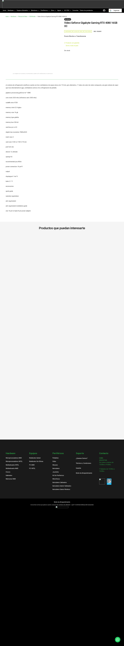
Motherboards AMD (12, 468)
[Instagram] (100, 475)
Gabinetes (9, 475)
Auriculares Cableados (59, 482)
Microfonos (56, 479)
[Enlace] (104, 10)
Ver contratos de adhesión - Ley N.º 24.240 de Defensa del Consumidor (75, 504)
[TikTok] (106, 475)
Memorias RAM (11, 479)
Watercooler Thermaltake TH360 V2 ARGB (107, 238)
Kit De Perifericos (58, 475)
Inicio (7, 16)
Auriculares (56, 468)
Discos (8, 472)
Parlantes (55, 458)
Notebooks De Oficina (36, 461)
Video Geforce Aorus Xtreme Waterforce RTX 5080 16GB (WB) (85, 239)
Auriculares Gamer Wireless (61, 489)
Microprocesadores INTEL (14, 461)
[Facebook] (103, 475)
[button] (14, 10)
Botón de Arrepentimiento (62, 502)
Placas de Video (22, 16)
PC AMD (32, 465)
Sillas (54, 461)
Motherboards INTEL (12, 465)
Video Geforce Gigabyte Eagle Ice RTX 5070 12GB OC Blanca (62, 239)
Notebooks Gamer (35, 458)
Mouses (55, 465)
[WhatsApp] (109, 475)
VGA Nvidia (32, 16)
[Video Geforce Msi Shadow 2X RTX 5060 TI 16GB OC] (39, 303)
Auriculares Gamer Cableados (61, 486)
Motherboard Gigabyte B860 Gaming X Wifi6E (16, 238)
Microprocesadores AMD (14, 458)
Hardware (13, 16)
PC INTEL (32, 468)
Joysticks (55, 472)
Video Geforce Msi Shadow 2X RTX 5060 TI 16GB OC (39, 374)
